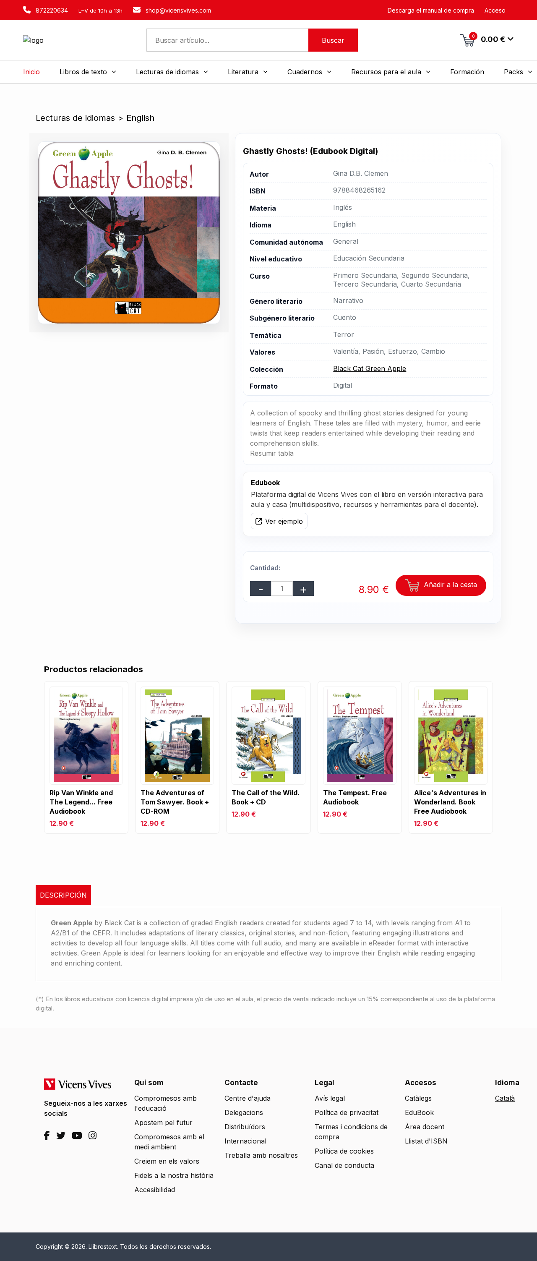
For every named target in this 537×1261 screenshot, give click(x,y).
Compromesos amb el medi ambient (169, 1142)
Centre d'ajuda (247, 1098)
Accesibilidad (154, 1189)
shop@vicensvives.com (177, 10)
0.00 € (489, 39)
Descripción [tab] (63, 895)
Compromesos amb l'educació (165, 1103)
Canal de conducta (344, 1165)
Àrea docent (424, 1127)
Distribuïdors (244, 1127)
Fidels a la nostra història (174, 1175)
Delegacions (243, 1112)
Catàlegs (418, 1098)
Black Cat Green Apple (369, 368)
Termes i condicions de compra (351, 1132)
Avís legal (330, 1098)
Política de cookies (344, 1151)
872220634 (51, 10)
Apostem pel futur (163, 1122)
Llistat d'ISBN (426, 1141)
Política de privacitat (346, 1112)
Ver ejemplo (284, 521)
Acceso (495, 10)
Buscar (333, 40)
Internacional (245, 1141)
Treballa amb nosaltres (261, 1155)
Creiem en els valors (166, 1161)
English (140, 118)
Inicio (31, 72)
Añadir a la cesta (449, 584)
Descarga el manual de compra (431, 10)
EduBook (419, 1112)
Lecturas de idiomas (75, 118)
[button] (88, 71)
